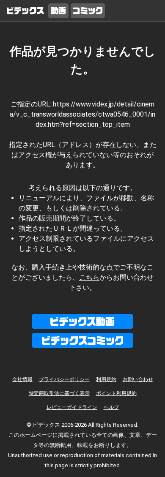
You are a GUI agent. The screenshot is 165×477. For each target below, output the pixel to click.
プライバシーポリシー (64, 379)
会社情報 (22, 379)
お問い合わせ (138, 379)
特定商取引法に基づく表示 (59, 393)
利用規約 (106, 379)
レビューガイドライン (72, 407)
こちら (89, 277)
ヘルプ (111, 407)
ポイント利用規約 (116, 393)
